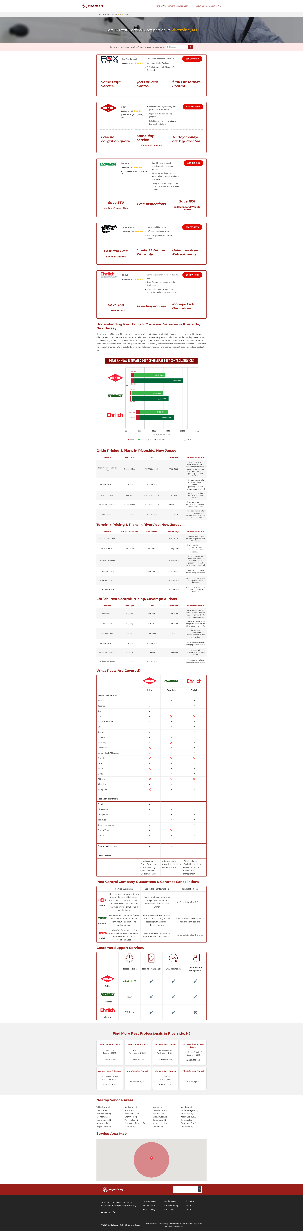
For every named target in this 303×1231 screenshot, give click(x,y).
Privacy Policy (163, 1223)
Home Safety (149, 1205)
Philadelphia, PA (132, 1113)
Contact (188, 1209)
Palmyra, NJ (101, 1110)
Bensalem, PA (102, 1123)
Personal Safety (171, 1205)
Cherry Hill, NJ (131, 1116)
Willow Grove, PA (188, 1116)
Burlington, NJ (131, 1107)
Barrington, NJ (186, 1113)
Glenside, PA (186, 1120)
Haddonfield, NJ (159, 1120)
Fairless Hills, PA (159, 1123)
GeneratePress (134, 1225)
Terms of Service (151, 1223)
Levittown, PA (158, 1113)
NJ (120, 14)
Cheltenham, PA (159, 1110)
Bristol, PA (129, 1110)
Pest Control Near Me (110, 14)
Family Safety (170, 1201)
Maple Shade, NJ (103, 1126)
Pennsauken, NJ (131, 1120)
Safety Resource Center (179, 6)
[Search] (199, 1189)
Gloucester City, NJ (188, 1123)
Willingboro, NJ (103, 1107)
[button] (220, 6)
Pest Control (170, 1209)
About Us (199, 6)
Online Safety (149, 1209)
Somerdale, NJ (186, 1126)
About (188, 1205)
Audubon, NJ (186, 1107)
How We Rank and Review (179, 1223)
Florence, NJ (130, 1126)
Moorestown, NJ (103, 1113)
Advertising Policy (195, 1223)
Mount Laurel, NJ (103, 1120)
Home (99, 14)
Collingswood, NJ (159, 1116)
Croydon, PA (101, 1116)
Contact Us (211, 6)
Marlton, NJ (157, 1107)
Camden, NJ (157, 1126)
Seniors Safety (149, 1201)
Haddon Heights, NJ (189, 1110)
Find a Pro (161, 6)
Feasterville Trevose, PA (135, 1123)
